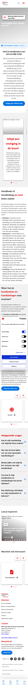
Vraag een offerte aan (14, 103)
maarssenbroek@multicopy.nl (9, 637)
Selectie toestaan (14, 361)
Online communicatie (7, 609)
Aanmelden (6, 652)
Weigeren (14, 366)
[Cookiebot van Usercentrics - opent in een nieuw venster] (19, 319)
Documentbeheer (10, 577)
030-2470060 (5, 634)
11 (13, 541)
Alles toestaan (14, 357)
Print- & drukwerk (6, 603)
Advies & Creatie (6, 612)
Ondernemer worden (7, 618)
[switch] (24, 336)
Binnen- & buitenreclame (8, 606)
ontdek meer (7, 537)
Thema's (3, 615)
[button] (24, 3)
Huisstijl (10, 415)
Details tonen (19, 352)
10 (24, 539)
